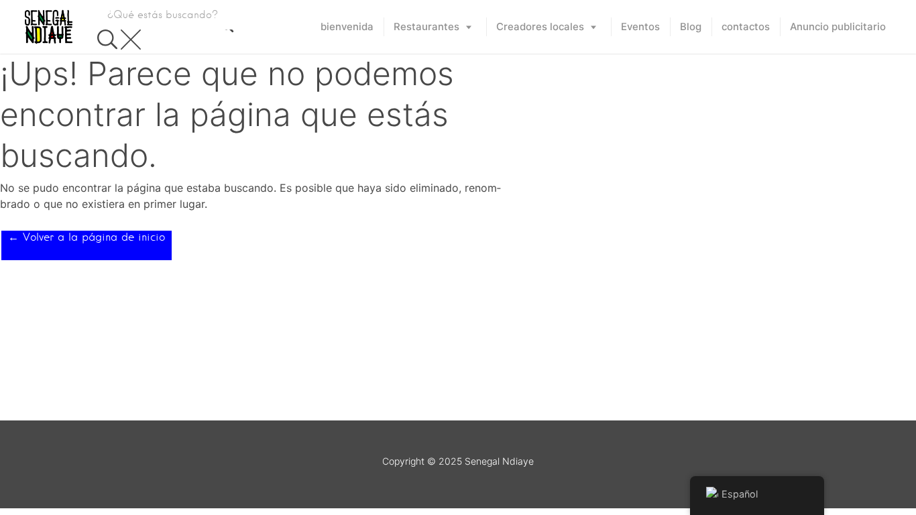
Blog (690, 27)
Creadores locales (540, 27)
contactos (746, 27)
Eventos (640, 27)
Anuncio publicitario (838, 27)
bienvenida (347, 27)
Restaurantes (426, 27)
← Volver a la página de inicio (86, 237)
